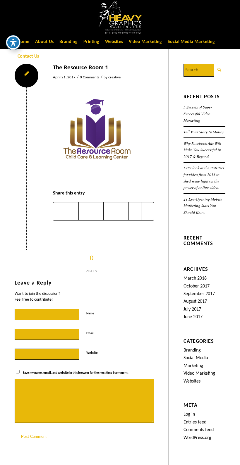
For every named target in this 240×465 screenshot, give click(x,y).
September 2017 (199, 294)
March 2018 (195, 278)
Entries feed (195, 422)
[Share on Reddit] (135, 211)
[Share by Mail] (147, 211)
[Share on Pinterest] (85, 211)
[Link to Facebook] (177, 17)
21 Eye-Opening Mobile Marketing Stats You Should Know (203, 205)
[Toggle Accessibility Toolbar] (13, 42)
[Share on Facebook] (59, 211)
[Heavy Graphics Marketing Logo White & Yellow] (120, 17)
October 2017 (197, 286)
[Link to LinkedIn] (212, 17)
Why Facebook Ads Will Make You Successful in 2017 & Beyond (202, 149)
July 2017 (192, 309)
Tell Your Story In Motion (204, 132)
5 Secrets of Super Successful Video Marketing (198, 113)
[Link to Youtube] (203, 17)
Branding (192, 350)
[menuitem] (23, 42)
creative (114, 77)
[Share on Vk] (122, 211)
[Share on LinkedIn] (97, 211)
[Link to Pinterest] (221, 17)
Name (91, 313)
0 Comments (89, 77)
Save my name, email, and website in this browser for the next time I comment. (75, 373)
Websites (192, 381)
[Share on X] (72, 211)
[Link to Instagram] (194, 17)
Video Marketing (199, 373)
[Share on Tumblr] (110, 211)
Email (91, 333)
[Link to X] (185, 17)
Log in (189, 414)
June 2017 (193, 317)
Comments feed (199, 430)
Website (92, 353)
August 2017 (195, 301)
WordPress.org (197, 437)
